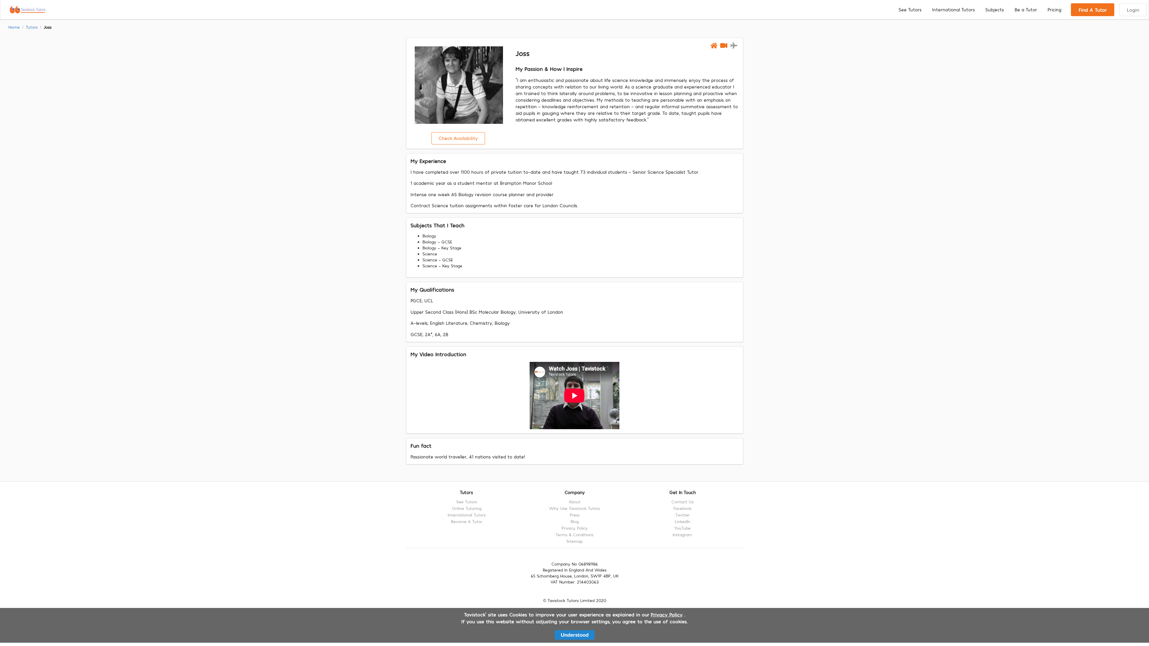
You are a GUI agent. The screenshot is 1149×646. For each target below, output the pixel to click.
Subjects (994, 9)
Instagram (682, 534)
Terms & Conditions (574, 534)
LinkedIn (682, 521)
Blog (575, 521)
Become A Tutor (466, 521)
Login (1133, 10)
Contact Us (682, 501)
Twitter (682, 514)
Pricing (1054, 9)
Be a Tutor (1026, 9)
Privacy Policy (575, 528)
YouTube (682, 528)
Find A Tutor (1093, 10)
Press (575, 514)
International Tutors (953, 9)
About (574, 501)
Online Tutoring (466, 508)
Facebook (682, 508)
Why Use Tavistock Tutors (574, 508)
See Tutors (910, 9)
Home (14, 27)
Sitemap (574, 541)
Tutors (32, 27)
